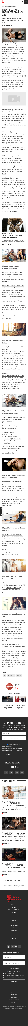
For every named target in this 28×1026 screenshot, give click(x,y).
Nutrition (14, 907)
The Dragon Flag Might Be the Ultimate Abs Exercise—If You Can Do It (14, 867)
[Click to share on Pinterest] (1, 514)
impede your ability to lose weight (13, 651)
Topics (14, 920)
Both (10, 744)
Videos (14, 923)
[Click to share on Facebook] (1, 508)
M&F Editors (8, 25)
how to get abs (15, 43)
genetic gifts (10, 82)
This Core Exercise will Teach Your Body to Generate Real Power (14, 805)
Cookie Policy (14, 997)
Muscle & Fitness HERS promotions (12, 748)
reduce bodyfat (7, 636)
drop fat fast (6, 318)
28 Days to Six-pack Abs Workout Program (12, 236)
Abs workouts (11, 675)
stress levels (9, 60)
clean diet (10, 288)
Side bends (7, 443)
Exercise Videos (14, 925)
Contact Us (14, 992)
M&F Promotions (7, 746)
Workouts (14, 904)
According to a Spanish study (12, 534)
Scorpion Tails (8, 434)
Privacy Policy (14, 996)
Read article (6, 245)
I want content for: (14, 742)
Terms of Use (14, 994)
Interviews (20, 704)
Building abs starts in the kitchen (13, 285)
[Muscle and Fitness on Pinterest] (22, 772)
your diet (5, 56)
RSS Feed (14, 930)
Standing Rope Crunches (12, 441)
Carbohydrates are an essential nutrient (12, 348)
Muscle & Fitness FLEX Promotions (12, 750)
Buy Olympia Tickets (14, 936)
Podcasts (14, 928)
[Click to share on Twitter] (1, 511)
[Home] (3, 3)
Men (14, 744)
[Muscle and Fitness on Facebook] (6, 772)
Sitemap (14, 941)
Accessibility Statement (14, 999)
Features (14, 912)
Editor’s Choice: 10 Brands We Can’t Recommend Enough (8, 709)
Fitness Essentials (8, 704)
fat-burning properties (9, 486)
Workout (19, 675)
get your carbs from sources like (13, 375)
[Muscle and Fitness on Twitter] (11, 772)
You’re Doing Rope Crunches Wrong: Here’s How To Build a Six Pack (14, 836)
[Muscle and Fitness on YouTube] (17, 772)
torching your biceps (13, 587)
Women (19, 744)
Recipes (14, 914)
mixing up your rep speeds (11, 552)
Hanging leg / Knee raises (12, 439)
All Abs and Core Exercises (14, 880)
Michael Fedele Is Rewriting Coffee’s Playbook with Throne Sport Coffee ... (20, 709)
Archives (14, 938)
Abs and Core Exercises (9, 6)
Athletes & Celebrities (14, 909)
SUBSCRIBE (7, 754)
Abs (4, 675)
